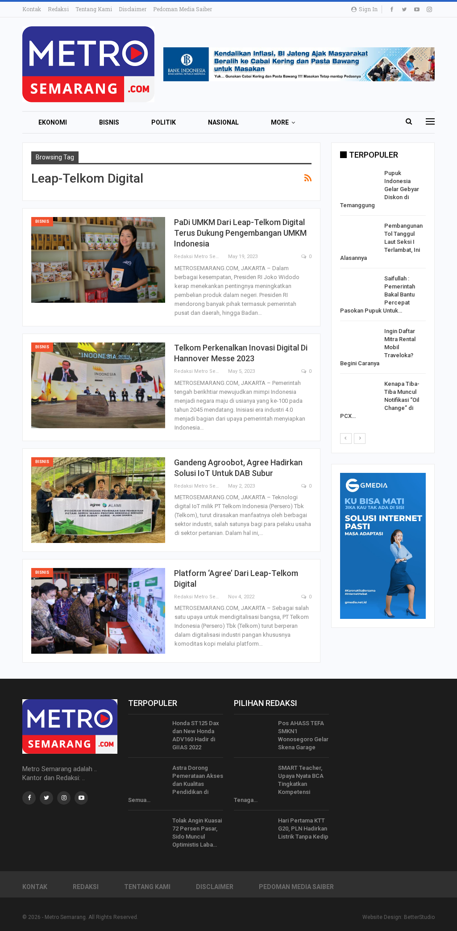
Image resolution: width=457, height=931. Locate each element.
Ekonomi (52, 122)
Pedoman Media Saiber (182, 9)
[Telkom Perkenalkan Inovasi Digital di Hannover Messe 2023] (98, 385)
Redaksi (58, 9)
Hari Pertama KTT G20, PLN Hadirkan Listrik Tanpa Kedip (303, 828)
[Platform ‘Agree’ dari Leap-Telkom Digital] (98, 611)
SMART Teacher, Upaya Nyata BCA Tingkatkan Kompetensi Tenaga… (279, 783)
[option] (383, 296)
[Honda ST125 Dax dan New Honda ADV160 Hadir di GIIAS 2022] (147, 733)
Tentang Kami (93, 9)
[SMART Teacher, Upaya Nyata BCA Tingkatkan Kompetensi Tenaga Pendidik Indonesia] (253, 778)
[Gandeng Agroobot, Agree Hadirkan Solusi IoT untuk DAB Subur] (98, 500)
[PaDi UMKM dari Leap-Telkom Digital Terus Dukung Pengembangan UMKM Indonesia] (98, 260)
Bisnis (109, 122)
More (280, 122)
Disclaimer (132, 9)
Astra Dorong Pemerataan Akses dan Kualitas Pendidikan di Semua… (175, 783)
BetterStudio (419, 917)
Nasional (223, 122)
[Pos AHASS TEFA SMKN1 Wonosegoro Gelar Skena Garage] (253, 733)
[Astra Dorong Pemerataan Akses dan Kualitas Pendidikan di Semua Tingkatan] (147, 778)
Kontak (31, 9)
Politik (163, 122)
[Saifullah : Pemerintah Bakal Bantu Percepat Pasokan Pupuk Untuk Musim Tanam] (359, 289)
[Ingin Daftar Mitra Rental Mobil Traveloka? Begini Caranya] (359, 341)
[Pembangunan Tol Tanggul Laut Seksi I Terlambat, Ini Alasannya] (359, 236)
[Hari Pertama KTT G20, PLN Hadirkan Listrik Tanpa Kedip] (253, 831)
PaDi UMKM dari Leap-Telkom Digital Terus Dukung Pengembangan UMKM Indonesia (240, 232)
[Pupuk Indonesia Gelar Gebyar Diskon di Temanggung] (359, 183)
